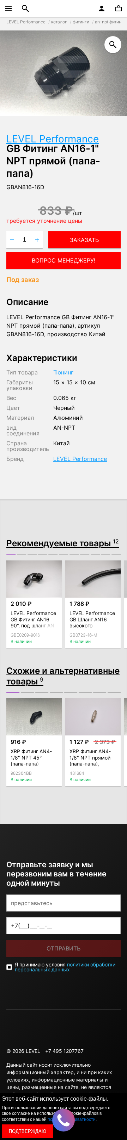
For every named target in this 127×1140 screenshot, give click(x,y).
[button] (11, 554)
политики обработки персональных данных (65, 966)
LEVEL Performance (52, 139)
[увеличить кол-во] (37, 239)
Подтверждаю (27, 1131)
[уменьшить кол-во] (12, 239)
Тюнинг (63, 372)
